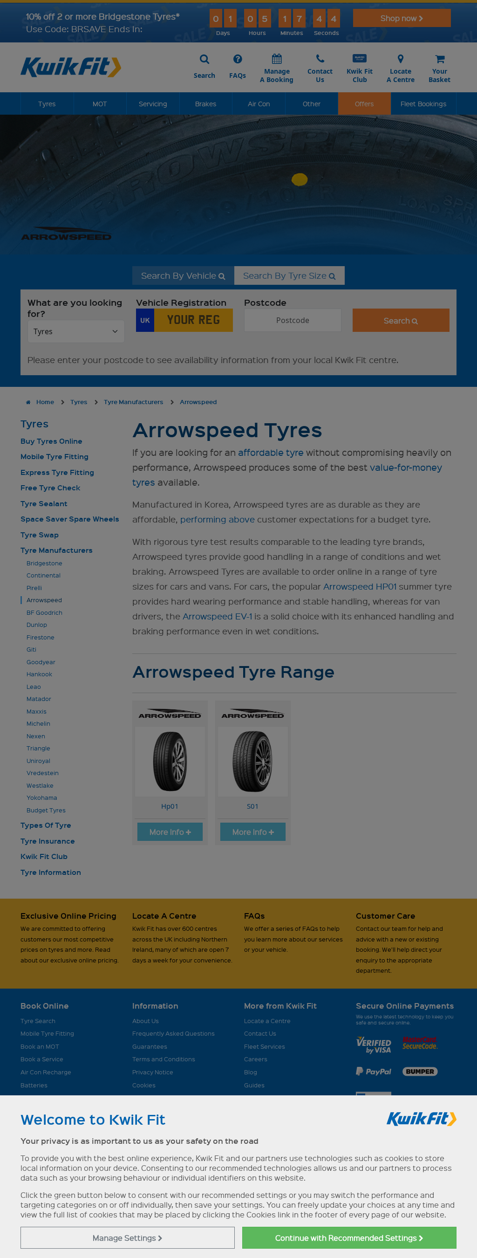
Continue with (347, 1238)
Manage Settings (125, 1238)
